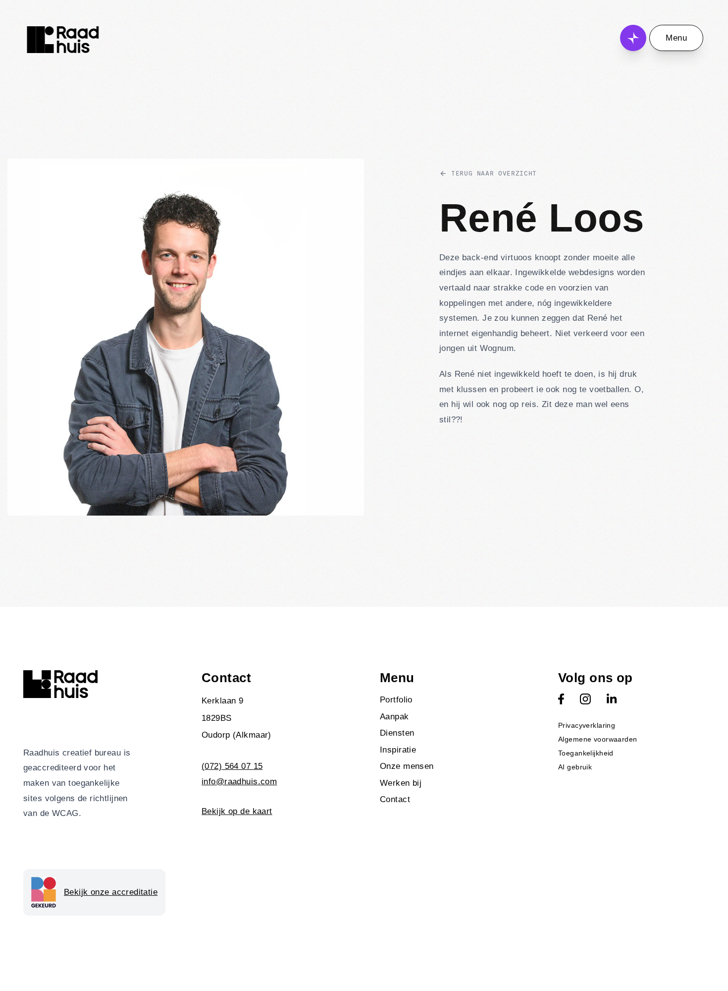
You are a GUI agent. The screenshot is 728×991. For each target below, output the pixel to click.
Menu (676, 38)
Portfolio (396, 699)
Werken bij (400, 783)
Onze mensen (407, 766)
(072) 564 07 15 (232, 766)
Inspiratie (398, 750)
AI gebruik (575, 767)
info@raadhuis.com (239, 781)
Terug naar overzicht (494, 173)
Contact (395, 799)
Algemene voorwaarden (597, 739)
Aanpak (394, 716)
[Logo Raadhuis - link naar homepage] (63, 39)
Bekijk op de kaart (237, 811)
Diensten (397, 733)
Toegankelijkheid (586, 753)
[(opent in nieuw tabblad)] (561, 699)
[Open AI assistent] (633, 38)
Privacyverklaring (586, 725)
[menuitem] (453, 700)
